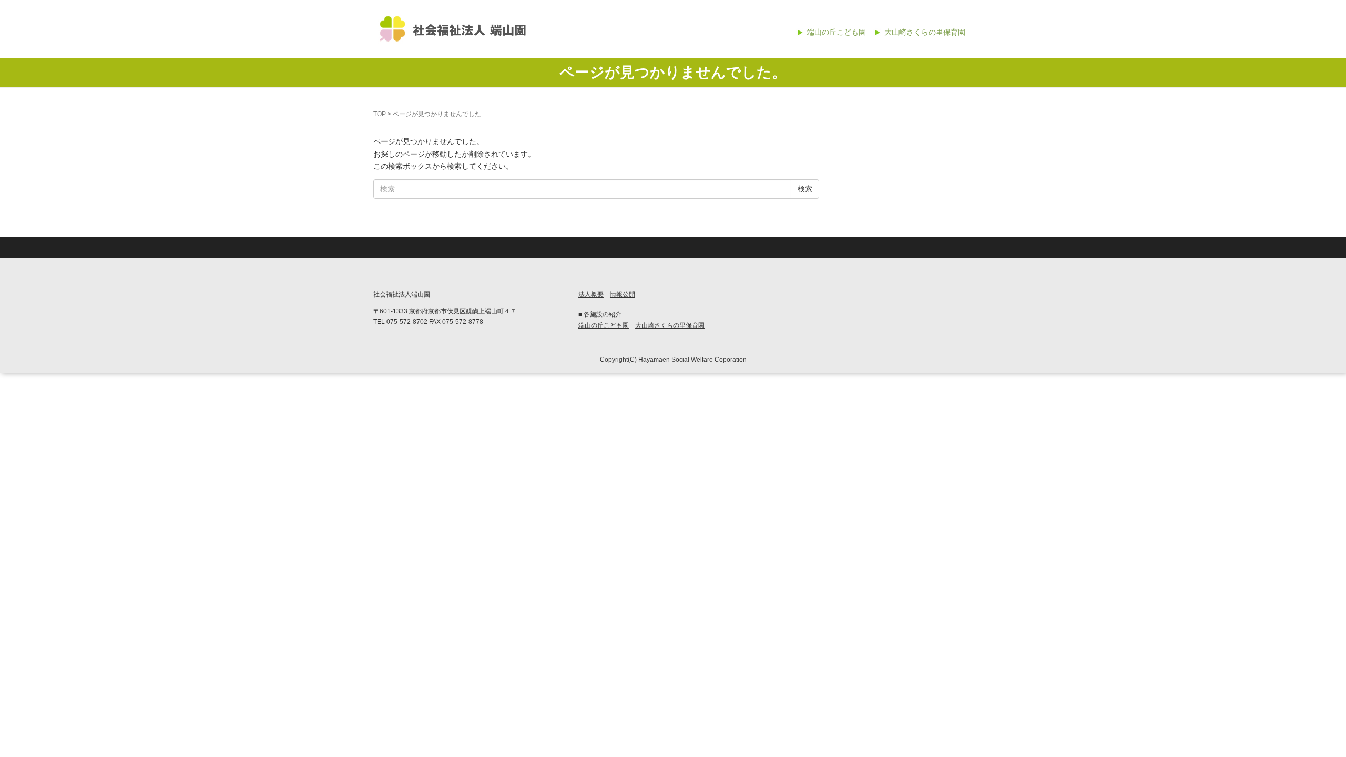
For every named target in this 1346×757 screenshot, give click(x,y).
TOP (379, 114)
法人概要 (591, 294)
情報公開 (622, 294)
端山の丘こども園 (836, 32)
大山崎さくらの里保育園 (924, 32)
